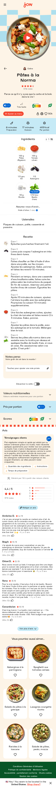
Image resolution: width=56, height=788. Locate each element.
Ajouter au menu (15, 114)
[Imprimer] (42, 114)
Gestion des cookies (28, 776)
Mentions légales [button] (40, 770)
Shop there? (34, 784)
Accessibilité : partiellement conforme (20, 773)
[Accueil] (28, 5)
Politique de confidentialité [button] (19, 770)
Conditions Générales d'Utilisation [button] (28, 766)
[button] (5, 4)
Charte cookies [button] (45, 773)
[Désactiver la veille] (37, 384)
